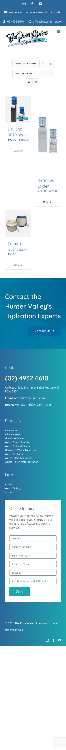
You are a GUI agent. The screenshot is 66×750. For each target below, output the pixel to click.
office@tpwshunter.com (29, 398)
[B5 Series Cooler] (48, 135)
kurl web (18, 629)
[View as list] (35, 82)
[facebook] (53, 640)
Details (19, 150)
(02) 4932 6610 (26, 378)
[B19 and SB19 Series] (18, 109)
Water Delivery (13, 488)
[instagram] (47, 640)
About (8, 484)
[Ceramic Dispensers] (18, 223)
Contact (9, 492)
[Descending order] (50, 63)
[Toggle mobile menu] (59, 31)
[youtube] (59, 640)
